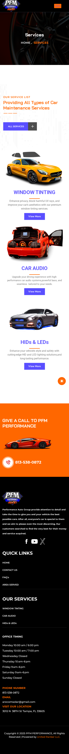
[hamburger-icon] (57, 6)
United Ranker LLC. (48, 736)
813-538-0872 (28, 462)
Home (25, 43)
